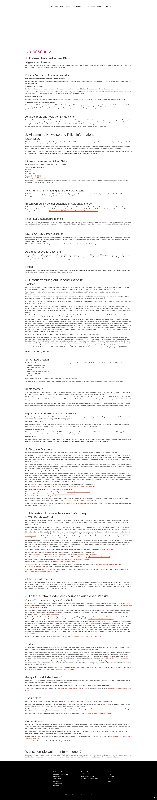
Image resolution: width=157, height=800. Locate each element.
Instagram (58, 788)
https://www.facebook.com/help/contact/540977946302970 (81, 500)
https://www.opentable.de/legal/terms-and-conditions (86, 636)
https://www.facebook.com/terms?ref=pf (64, 494)
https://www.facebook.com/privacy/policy (79, 492)
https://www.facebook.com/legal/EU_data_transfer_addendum (46, 486)
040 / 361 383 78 (57, 781)
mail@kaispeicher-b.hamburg (38, 178)
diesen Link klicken (107, 549)
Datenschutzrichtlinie (116, 736)
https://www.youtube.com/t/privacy (64, 669)
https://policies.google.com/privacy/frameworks (114, 658)
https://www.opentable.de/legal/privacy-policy (101, 619)
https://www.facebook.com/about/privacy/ (98, 557)
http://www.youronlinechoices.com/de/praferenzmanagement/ (43, 571)
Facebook (54, 788)
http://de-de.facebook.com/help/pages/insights (44, 496)
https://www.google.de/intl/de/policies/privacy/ (98, 713)
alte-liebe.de (56, 785)
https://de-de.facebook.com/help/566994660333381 (82, 486)
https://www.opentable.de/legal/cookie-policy (47, 614)
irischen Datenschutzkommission (75, 503)
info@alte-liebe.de (57, 783)
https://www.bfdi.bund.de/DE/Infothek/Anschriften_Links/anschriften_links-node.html (73, 211)
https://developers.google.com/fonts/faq (72, 688)
